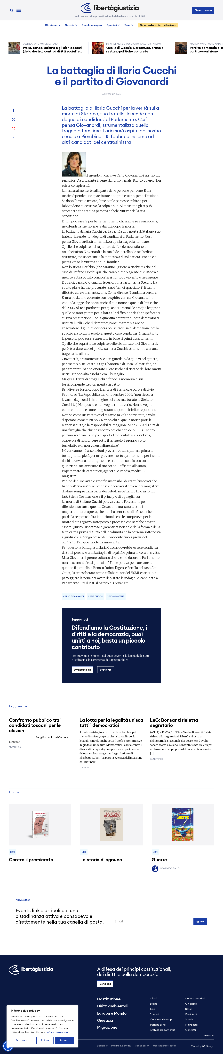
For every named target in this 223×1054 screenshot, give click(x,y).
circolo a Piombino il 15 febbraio (95, 136)
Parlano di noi (158, 1024)
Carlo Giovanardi (73, 597)
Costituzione (108, 999)
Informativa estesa (57, 1032)
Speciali (112, 25)
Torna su (207, 1036)
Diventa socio (203, 10)
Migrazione (107, 1027)
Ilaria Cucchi (95, 597)
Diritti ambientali (112, 1006)
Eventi (153, 1004)
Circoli (153, 998)
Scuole (189, 1019)
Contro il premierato (31, 860)
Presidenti (191, 1014)
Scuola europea (92, 25)
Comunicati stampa (161, 1019)
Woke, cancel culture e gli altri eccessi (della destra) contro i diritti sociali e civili (38, 51)
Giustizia (105, 1020)
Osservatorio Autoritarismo (158, 25)
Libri (12, 792)
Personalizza (23, 1040)
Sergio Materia (115, 597)
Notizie (69, 25)
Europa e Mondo (111, 1013)
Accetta (64, 1040)
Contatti (190, 1030)
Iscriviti (200, 921)
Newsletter (191, 1024)
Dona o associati (195, 998)
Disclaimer (102, 1046)
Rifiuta (45, 1040)
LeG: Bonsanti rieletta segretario (174, 723)
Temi (127, 25)
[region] (42, 1026)
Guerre (159, 860)
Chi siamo (51, 25)
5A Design (202, 1046)
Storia (188, 1009)
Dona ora (105, 984)
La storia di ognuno (101, 860)
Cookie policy (142, 1046)
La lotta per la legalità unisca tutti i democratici (111, 723)
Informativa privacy (121, 1046)
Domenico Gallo (170, 869)
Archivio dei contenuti (162, 1030)
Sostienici (106, 669)
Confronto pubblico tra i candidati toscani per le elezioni (35, 725)
